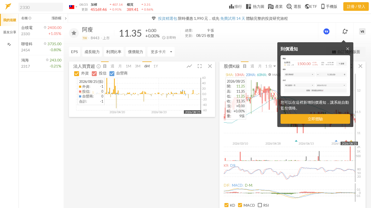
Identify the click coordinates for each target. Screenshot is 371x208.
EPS (74, 51)
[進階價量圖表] (327, 31)
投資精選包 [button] (167, 18)
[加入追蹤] (74, 33)
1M (128, 66)
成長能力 (92, 51)
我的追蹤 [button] (9, 20)
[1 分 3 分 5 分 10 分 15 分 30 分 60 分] (271, 66)
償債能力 (135, 51)
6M (147, 66)
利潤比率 (113, 51)
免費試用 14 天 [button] (232, 18)
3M (137, 66)
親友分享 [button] (9, 32)
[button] (39, 7)
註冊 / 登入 (356, 6)
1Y (155, 66)
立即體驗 (315, 118)
